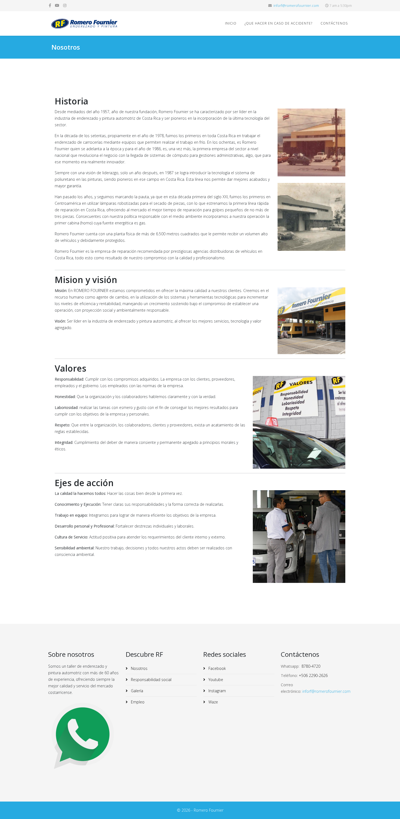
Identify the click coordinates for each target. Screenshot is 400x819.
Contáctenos (334, 23)
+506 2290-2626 (313, 675)
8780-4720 (310, 666)
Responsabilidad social (150, 679)
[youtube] (57, 5)
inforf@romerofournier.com (296, 5)
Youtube (215, 679)
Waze (212, 701)
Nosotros (138, 668)
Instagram (216, 690)
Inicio (230, 23)
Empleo (137, 701)
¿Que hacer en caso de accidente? (278, 23)
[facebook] (50, 5)
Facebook (216, 668)
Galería (136, 690)
